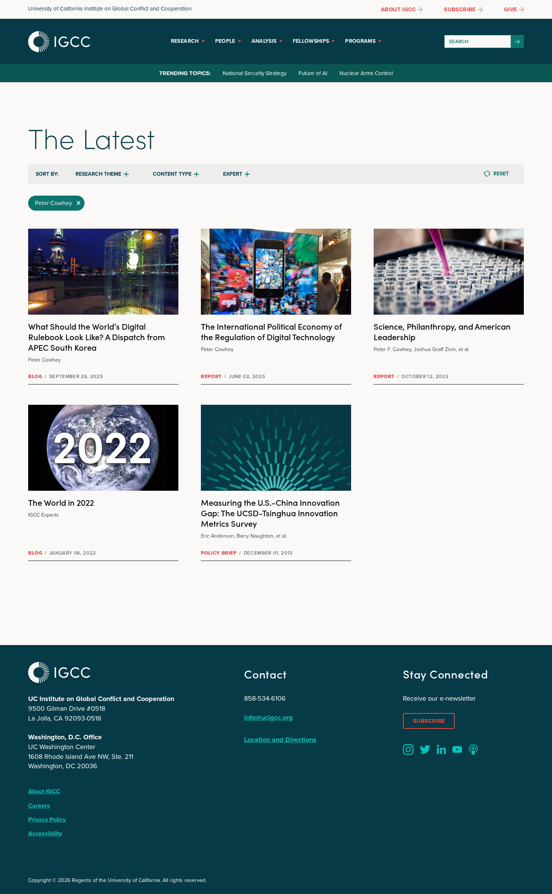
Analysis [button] (264, 41)
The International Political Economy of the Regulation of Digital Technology (271, 331)
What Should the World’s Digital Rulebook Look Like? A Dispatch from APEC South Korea (96, 336)
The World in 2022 (61, 502)
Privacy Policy (47, 819)
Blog (35, 376)
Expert (232, 174)
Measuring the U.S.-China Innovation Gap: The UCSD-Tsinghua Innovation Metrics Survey (270, 512)
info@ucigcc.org (268, 717)
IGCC (59, 41)
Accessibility (45, 833)
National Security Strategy (255, 73)
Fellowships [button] (311, 41)
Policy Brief (219, 552)
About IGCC (44, 791)
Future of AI (313, 73)
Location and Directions (280, 740)
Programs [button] (360, 41)
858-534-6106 (265, 698)
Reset (501, 174)
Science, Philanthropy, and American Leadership (442, 331)
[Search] (517, 41)
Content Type (172, 174)
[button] (56, 203)
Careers (39, 805)
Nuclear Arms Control (366, 73)
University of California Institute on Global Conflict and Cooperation (110, 9)
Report (211, 376)
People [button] (225, 41)
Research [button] (185, 41)
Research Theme (98, 174)
